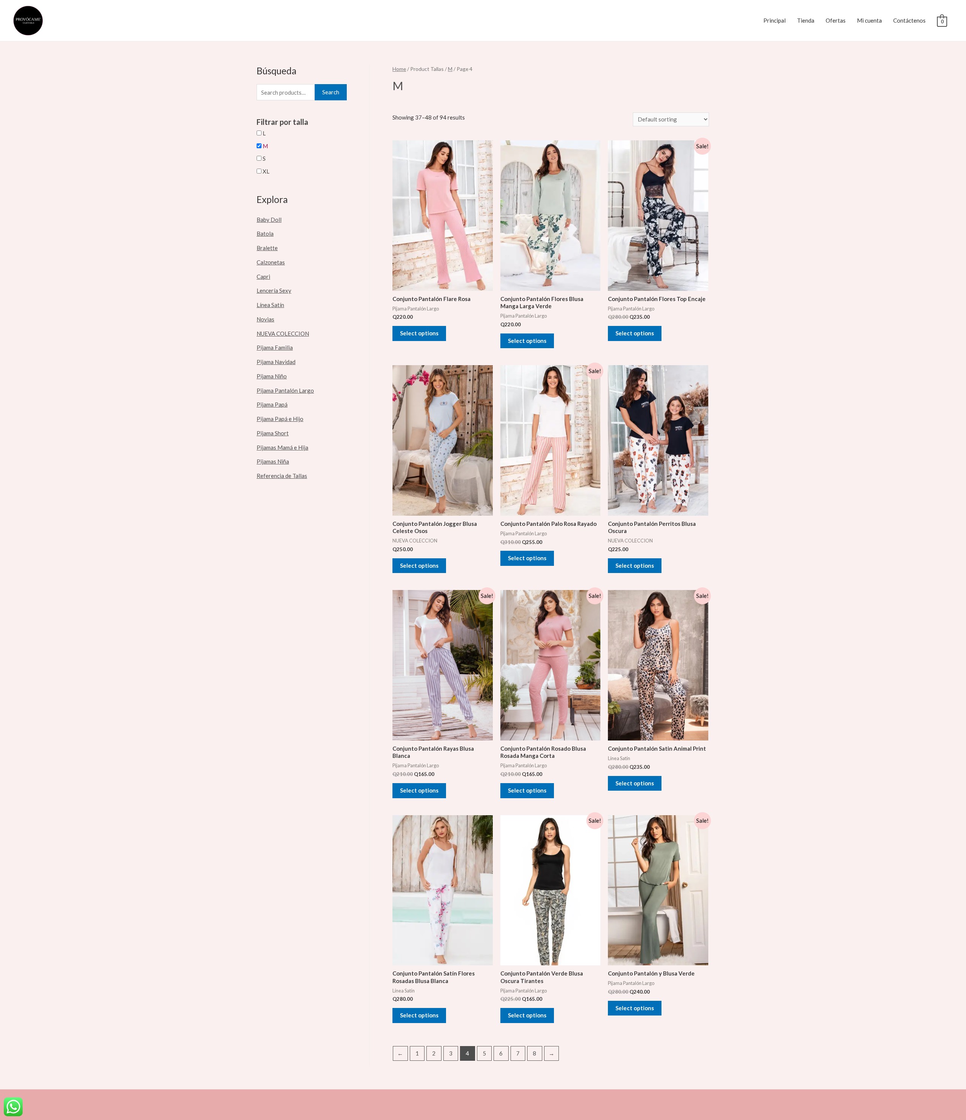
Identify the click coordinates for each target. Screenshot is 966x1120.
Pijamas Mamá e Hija (282, 447)
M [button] (265, 146)
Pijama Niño (272, 376)
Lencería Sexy (274, 290)
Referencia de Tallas (282, 475)
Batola (265, 233)
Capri (263, 276)
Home (399, 69)
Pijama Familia (275, 347)
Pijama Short (273, 433)
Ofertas (836, 20)
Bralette (267, 247)
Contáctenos (909, 20)
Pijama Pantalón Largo (285, 390)
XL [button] (266, 171)
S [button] (264, 158)
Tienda (805, 20)
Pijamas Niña (273, 461)
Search (330, 92)
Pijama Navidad (276, 361)
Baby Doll (269, 219)
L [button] (264, 133)
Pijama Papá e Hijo (280, 418)
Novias (265, 319)
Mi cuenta (869, 20)
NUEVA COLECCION (283, 333)
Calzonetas (271, 262)
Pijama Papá (272, 404)
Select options (419, 333)
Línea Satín (270, 304)
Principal (774, 20)
